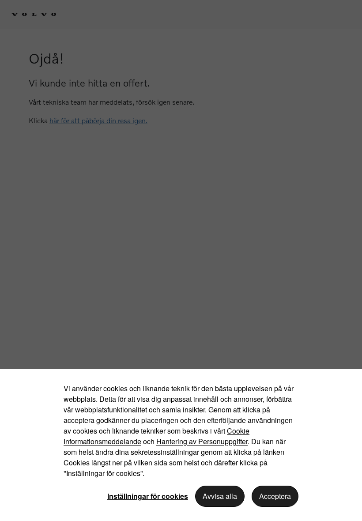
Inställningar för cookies (147, 496)
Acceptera (275, 496)
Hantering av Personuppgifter (202, 441)
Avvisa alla (220, 496)
